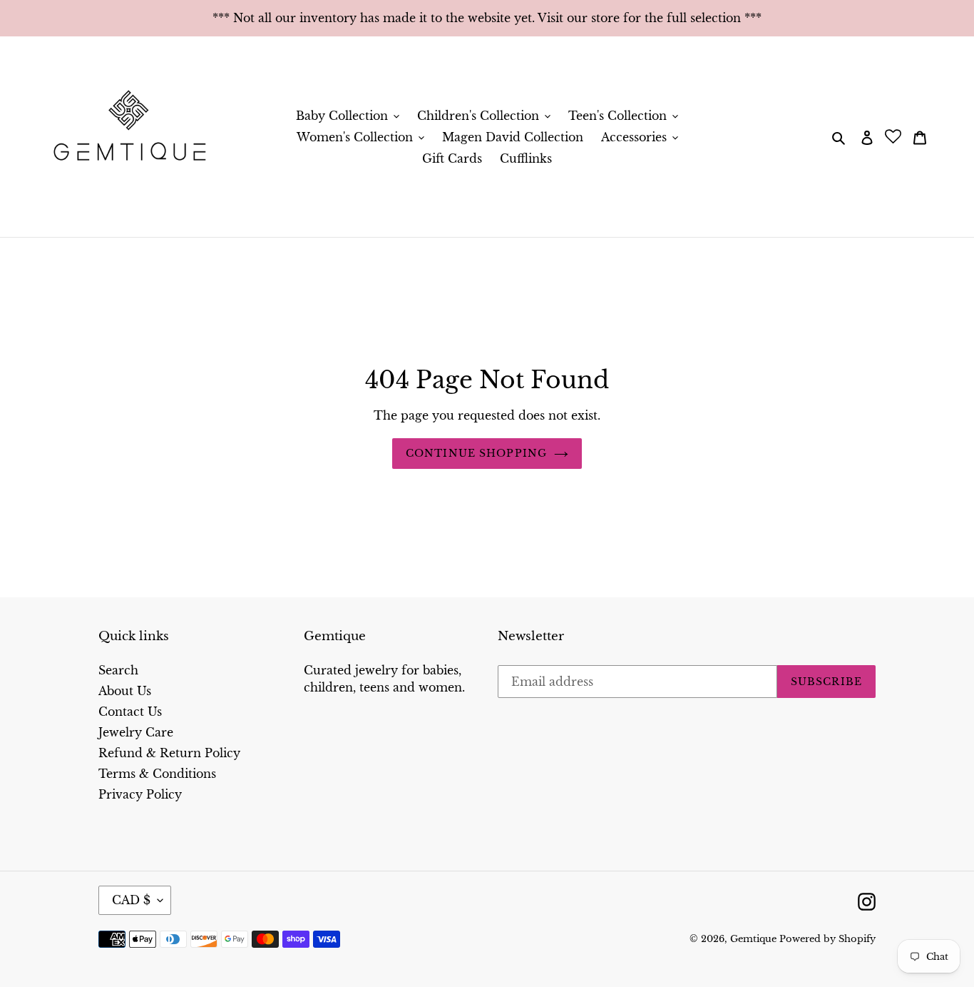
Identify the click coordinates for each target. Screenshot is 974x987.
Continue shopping (476, 453)
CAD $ (131, 900)
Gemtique (754, 939)
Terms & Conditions (157, 773)
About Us (124, 691)
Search (118, 670)
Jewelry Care (135, 732)
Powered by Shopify (827, 939)
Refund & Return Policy (169, 753)
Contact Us (130, 711)
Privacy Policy (140, 794)
